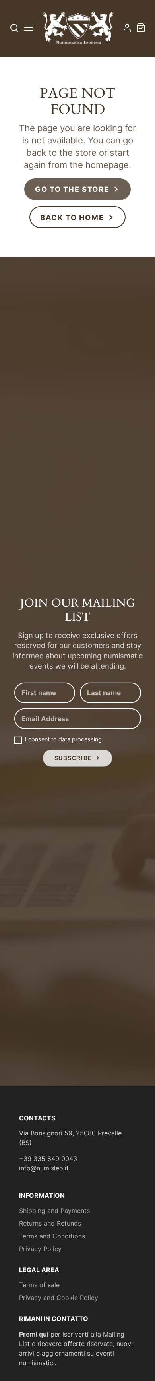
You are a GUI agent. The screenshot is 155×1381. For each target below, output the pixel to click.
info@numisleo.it (44, 1168)
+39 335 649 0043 (48, 1158)
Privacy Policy (40, 1249)
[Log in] (127, 28)
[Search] (14, 27)
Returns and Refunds (50, 1223)
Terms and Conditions (52, 1236)
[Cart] (140, 28)
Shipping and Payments (54, 1211)
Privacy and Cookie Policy (58, 1298)
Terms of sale (39, 1285)
